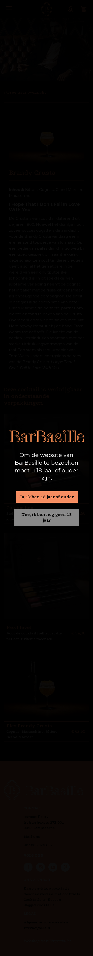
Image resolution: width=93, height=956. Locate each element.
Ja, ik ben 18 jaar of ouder (47, 497)
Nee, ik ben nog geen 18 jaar (46, 517)
